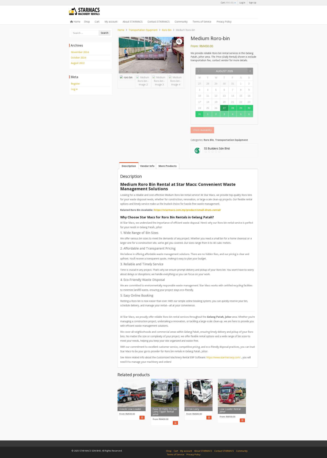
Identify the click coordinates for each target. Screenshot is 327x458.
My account (111, 21)
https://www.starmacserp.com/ (223, 357)
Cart (227, 2)
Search (104, 32)
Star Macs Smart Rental (94, 12)
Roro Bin (167, 30)
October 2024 (78, 57)
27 (224, 108)
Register (75, 83)
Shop (87, 21)
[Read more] (142, 417)
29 (240, 108)
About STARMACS (133, 21)
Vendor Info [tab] (147, 166)
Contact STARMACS (159, 21)
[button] (179, 41)
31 (199, 114)
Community (181, 21)
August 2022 (78, 63)
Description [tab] (129, 166)
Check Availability (202, 130)
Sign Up (252, 2)
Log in (242, 2)
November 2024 (80, 52)
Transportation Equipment (143, 30)
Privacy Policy (223, 21)
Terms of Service (202, 21)
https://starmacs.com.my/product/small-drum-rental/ (187, 210)
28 (232, 108)
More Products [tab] (168, 166)
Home (76, 21)
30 (249, 108)
